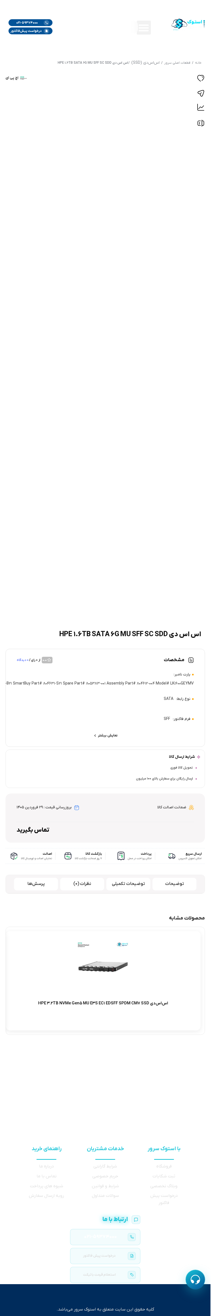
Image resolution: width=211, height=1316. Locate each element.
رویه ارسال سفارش (46, 1195)
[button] (144, 28)
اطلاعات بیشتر (150, 1021)
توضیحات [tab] (174, 884)
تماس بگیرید (32, 830)
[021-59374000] (105, 1237)
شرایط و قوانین (105, 1186)
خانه (198, 63)
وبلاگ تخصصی (163, 1186)
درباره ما (46, 1166)
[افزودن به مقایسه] (201, 124)
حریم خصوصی (105, 1176)
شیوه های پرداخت (46, 1186)
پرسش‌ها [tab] (36, 884)
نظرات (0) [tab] (82, 884)
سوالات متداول (105, 1195)
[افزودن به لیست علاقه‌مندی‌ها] (201, 79)
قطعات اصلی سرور (177, 63)
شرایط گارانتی (105, 1166)
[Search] (63, 27)
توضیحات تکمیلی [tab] (128, 884)
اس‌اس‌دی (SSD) (145, 62)
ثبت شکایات (163, 1176)
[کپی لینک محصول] (201, 93)
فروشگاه (164, 1166)
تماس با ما (47, 1176)
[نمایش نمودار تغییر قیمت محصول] (201, 107)
